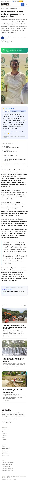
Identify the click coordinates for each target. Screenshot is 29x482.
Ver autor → (24, 305)
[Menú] (26, 4)
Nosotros (4, 446)
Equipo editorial (5, 448)
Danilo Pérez (9, 36)
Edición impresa (6, 419)
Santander (4, 433)
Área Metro (4, 431)
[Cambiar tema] (26, 1)
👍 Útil (4, 133)
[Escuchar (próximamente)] (12, 41)
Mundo (3, 437)
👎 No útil (10, 133)
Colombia (4, 435)
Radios (3, 450)
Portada (3, 8)
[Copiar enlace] (8, 41)
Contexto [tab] (22, 111)
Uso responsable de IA (7, 468)
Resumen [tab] (7, 111)
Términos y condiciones (7, 462)
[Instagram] (7, 422)
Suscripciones (5, 455)
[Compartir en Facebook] (2, 41)
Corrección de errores (7, 470)
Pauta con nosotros (6, 453)
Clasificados (5, 452)
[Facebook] (3, 422)
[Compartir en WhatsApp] (5, 41)
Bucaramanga (5, 430)
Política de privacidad (7, 464)
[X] (10, 422)
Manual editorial (6, 466)
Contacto (15, 419)
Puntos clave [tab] (14, 111)
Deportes (4, 439)
